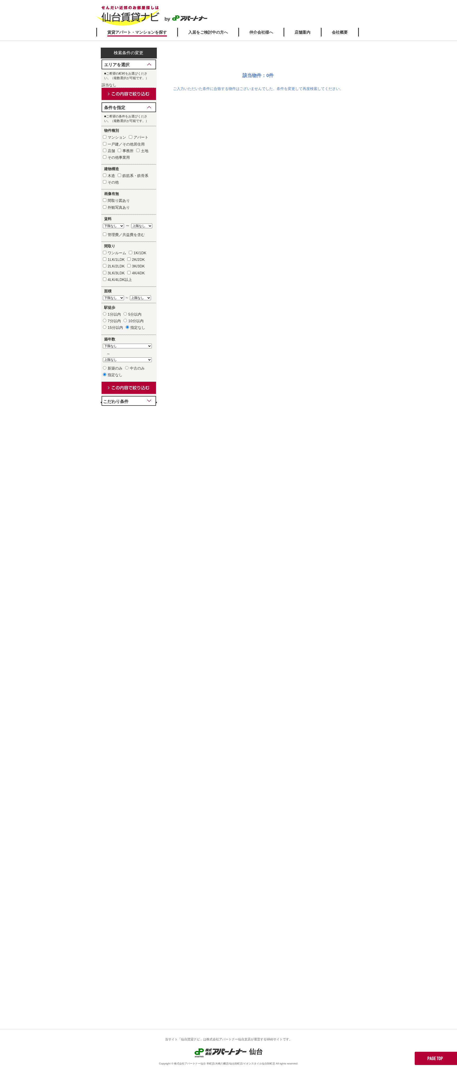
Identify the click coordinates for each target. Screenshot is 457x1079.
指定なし (137, 327)
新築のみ (115, 368)
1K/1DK (140, 253)
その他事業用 (119, 157)
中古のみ (137, 368)
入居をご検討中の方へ (208, 32)
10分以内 (136, 321)
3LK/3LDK (116, 273)
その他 (113, 182)
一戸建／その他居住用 (126, 144)
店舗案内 (302, 32)
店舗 (111, 151)
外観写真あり (119, 207)
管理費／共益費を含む (126, 235)
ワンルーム (117, 253)
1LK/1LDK (116, 259)
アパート (141, 137)
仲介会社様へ (261, 32)
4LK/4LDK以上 (120, 279)
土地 (144, 151)
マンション (117, 137)
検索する (129, 94)
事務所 (128, 151)
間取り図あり (119, 200)
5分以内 (134, 314)
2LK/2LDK (116, 266)
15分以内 (115, 327)
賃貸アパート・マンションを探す (137, 32)
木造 (111, 176)
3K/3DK (138, 266)
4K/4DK (138, 273)
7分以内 (114, 321)
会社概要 (340, 32)
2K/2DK (138, 259)
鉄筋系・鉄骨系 (135, 176)
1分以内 (114, 314)
